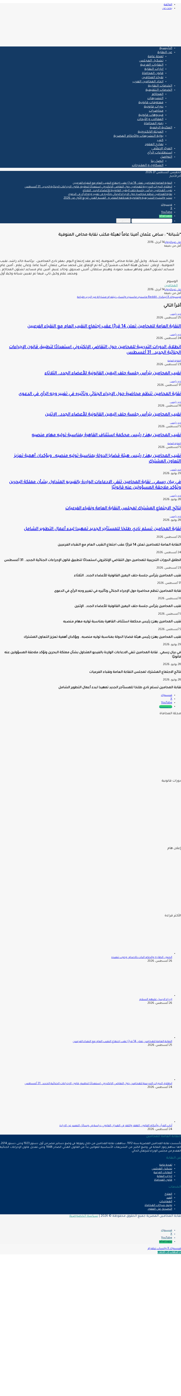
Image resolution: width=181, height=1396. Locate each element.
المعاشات (165, 1201)
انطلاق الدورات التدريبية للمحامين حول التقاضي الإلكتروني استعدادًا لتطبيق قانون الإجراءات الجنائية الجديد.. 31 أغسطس (98, 187)
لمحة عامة (155, 57)
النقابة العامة (174, 361)
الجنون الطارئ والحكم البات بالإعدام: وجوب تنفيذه (141, 957)
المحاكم (157, 94)
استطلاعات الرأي (159, 153)
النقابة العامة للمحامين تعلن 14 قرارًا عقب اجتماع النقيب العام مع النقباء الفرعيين (122, 183)
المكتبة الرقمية (161, 128)
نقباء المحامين (152, 78)
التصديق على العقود (160, 1209)
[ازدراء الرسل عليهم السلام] (148, 995)
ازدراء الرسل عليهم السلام (155, 999)
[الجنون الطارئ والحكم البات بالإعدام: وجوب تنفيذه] (148, 953)
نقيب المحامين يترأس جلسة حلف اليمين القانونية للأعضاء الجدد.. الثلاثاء (127, 190)
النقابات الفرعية (151, 65)
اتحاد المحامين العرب (147, 82)
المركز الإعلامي (161, 149)
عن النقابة (164, 52)
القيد (169, 1198)
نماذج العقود (154, 144)
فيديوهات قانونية (150, 115)
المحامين (171, 286)
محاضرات (156, 111)
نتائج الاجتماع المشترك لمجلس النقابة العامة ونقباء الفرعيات (123, 508)
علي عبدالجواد (173, 242)
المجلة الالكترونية (150, 132)
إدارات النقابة (153, 69)
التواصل (166, 157)
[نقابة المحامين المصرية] (129, 41)
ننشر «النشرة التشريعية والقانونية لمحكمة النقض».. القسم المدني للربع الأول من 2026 (118, 198)
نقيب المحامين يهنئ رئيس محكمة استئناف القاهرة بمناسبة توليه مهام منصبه (106, 435)
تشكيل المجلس (151, 61)
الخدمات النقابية (160, 86)
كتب (160, 140)
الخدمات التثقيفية (158, 90)
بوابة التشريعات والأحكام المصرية (138, 136)
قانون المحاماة (152, 73)
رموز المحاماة (153, 124)
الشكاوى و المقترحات (147, 165)
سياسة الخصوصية (83, 1216)
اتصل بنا (157, 161)
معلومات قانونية (150, 103)
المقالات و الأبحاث (150, 119)
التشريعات (155, 98)
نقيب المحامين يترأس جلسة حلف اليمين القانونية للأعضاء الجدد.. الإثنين (113, 414)
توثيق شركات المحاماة (158, 1205)
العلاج (168, 1194)
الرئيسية (165, 48)
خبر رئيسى (175, 314)
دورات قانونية (153, 107)
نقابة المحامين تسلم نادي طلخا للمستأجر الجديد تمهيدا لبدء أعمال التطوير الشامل (102, 529)
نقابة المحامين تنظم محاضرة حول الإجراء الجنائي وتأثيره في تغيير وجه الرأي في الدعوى (120, 194)
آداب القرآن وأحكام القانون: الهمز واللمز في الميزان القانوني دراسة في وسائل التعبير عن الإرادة (115, 1125)
